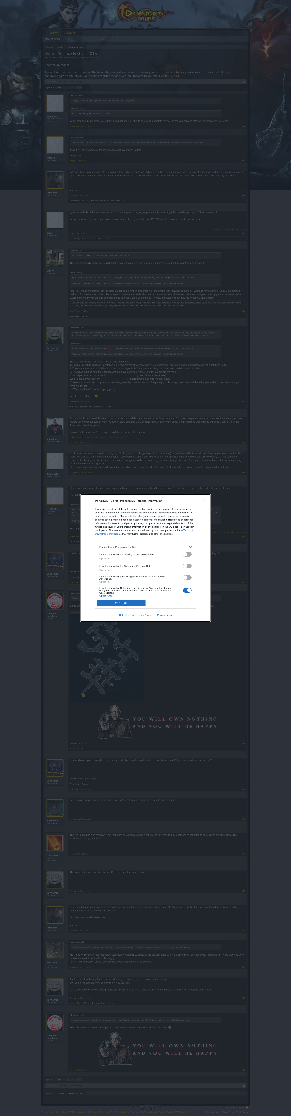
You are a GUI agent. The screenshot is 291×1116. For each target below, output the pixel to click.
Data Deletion (126, 615)
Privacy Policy (164, 615)
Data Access (145, 615)
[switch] (187, 554)
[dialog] (145, 558)
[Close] (204, 501)
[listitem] (145, 547)
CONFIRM (121, 603)
